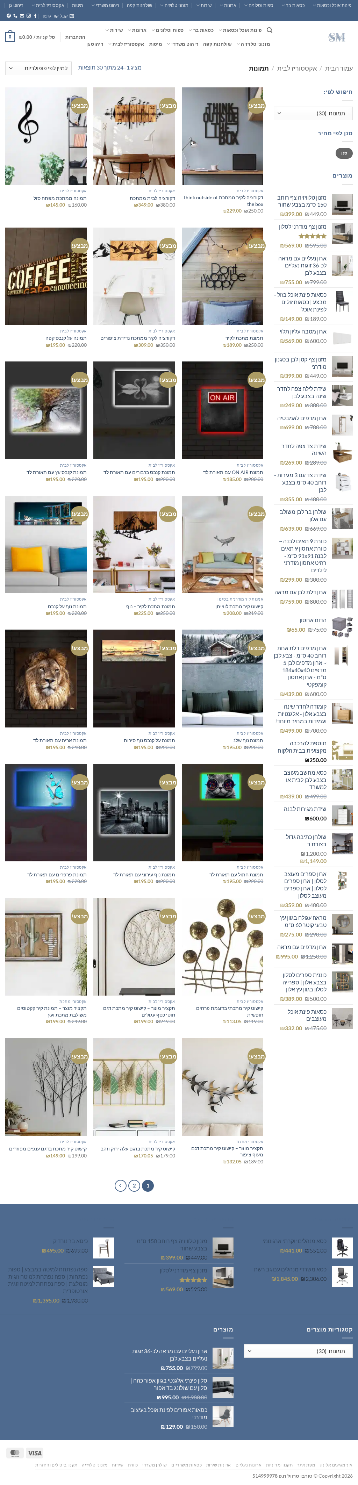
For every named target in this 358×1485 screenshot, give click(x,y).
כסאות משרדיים (186, 1465)
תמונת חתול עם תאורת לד (236, 874)
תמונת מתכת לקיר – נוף (150, 606)
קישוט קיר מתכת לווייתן (239, 606)
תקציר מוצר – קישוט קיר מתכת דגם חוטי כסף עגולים (139, 1011)
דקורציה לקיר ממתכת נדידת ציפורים (137, 338)
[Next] (121, 1186)
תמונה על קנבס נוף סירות (148, 740)
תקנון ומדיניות (279, 1465)
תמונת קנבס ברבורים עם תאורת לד (139, 472)
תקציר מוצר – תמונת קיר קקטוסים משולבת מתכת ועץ (52, 1011)
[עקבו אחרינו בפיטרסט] (9, 16)
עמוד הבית (339, 68)
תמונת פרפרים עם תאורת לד (57, 874)
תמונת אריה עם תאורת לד (60, 740)
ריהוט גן (16, 5)
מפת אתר (306, 1465)
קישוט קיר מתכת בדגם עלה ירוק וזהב (138, 1149)
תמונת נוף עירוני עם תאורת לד (144, 874)
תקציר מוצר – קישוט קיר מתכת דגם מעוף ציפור (227, 1151)
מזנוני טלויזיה (176, 5)
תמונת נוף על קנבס (67, 606)
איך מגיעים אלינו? (336, 1465)
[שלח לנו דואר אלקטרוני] (22, 16)
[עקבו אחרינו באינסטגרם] (29, 16)
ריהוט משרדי (107, 5)
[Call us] (15, 16)
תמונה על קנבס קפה (65, 338)
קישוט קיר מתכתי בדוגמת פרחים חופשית (229, 1011)
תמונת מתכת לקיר (244, 338)
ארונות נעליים (249, 1465)
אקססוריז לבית (50, 5)
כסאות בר (295, 5)
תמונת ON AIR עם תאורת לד (233, 472)
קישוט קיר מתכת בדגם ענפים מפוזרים (48, 1149)
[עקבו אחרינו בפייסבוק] (35, 16)
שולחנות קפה (139, 5)
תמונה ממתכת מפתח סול (60, 198)
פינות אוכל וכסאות (334, 5)
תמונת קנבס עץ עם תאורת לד (57, 472)
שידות (206, 5)
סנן (344, 153)
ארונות (230, 5)
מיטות (77, 5)
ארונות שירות (218, 1465)
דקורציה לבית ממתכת (152, 198)
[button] (58, 15)
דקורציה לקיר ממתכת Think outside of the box (223, 200)
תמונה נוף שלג (248, 740)
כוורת (133, 1465)
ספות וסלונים (261, 5)
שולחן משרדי (154, 1465)
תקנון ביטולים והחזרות (56, 1465)
